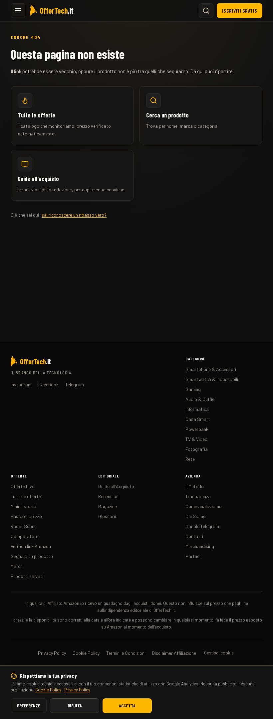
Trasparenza (198, 496)
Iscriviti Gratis (239, 11)
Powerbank (196, 429)
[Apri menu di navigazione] (18, 10)
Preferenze (28, 705)
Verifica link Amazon (31, 546)
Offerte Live (22, 486)
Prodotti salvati (27, 576)
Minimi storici (24, 506)
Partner (193, 556)
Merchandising (199, 546)
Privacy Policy (77, 689)
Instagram (21, 384)
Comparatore (24, 536)
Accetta (127, 705)
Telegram (74, 384)
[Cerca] (206, 10)
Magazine (107, 506)
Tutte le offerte (26, 496)
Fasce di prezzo (26, 516)
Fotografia (196, 449)
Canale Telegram (202, 526)
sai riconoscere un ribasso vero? (74, 215)
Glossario (108, 516)
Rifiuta (75, 705)
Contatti (194, 536)
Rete (190, 459)
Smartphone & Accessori (210, 369)
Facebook (48, 384)
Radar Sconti (24, 526)
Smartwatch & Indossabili (211, 379)
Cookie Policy (48, 689)
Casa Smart (197, 419)
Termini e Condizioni (125, 653)
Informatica (197, 409)
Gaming (193, 389)
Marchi (17, 566)
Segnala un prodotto (32, 556)
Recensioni (109, 496)
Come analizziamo (203, 506)
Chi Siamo (195, 516)
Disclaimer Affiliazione (174, 653)
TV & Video (196, 439)
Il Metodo (194, 486)
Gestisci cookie (219, 652)
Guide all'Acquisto (116, 486)
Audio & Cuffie (199, 399)
